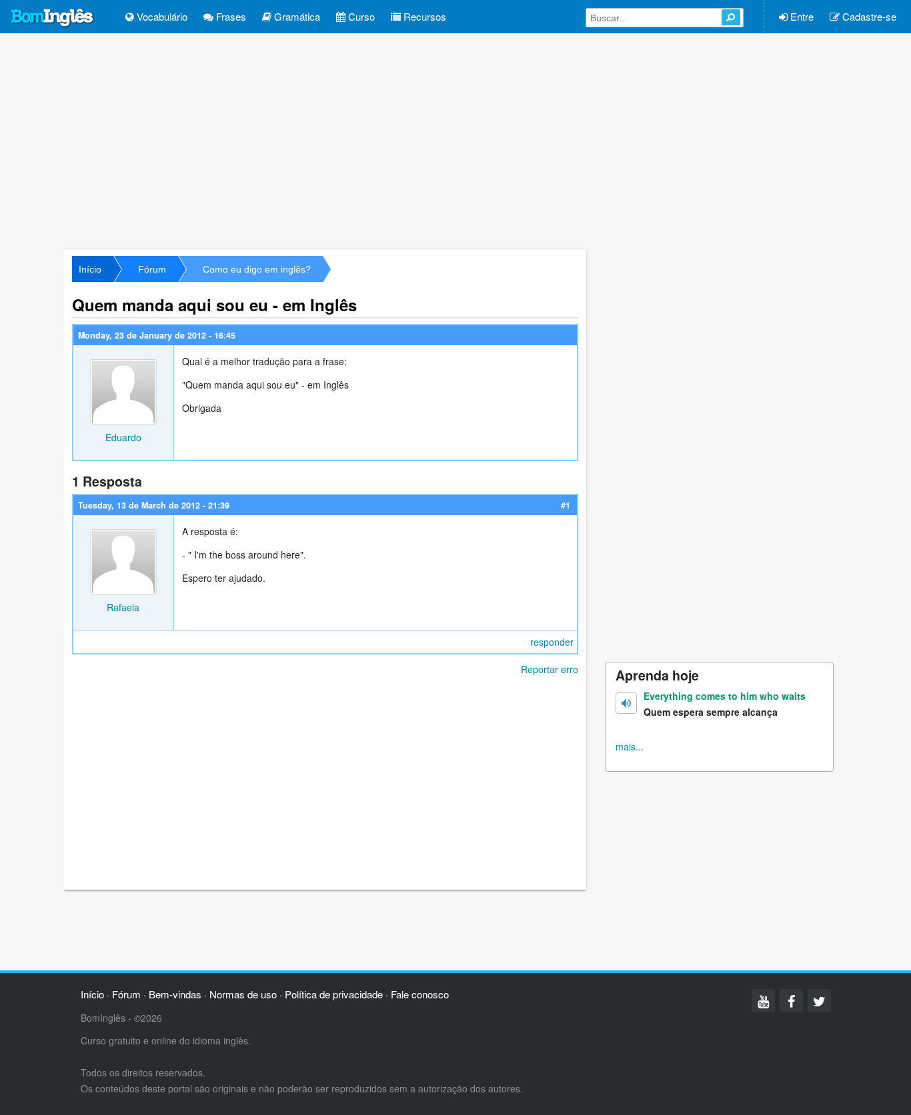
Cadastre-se (868, 16)
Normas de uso (243, 994)
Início (90, 269)
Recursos (423, 16)
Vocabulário (160, 16)
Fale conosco (420, 994)
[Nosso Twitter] (819, 1000)
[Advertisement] (455, 140)
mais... (630, 746)
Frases (229, 16)
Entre (801, 16)
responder (552, 641)
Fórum (152, 269)
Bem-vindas (175, 994)
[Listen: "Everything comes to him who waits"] (626, 703)
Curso (360, 16)
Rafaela (123, 607)
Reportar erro (549, 669)
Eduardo (123, 437)
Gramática (295, 16)
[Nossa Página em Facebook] (791, 1000)
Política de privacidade (334, 994)
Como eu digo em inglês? (257, 269)
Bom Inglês (52, 18)
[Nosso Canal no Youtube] (763, 1000)
